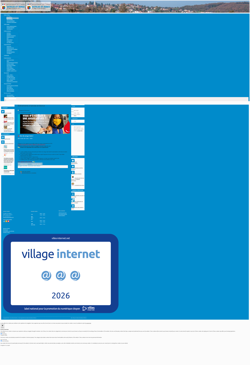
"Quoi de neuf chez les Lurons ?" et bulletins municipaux (77, 179)
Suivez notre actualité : (7, 219)
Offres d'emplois (78, 173)
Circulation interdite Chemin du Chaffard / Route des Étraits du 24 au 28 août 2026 (9, 160)
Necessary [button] (3, 332)
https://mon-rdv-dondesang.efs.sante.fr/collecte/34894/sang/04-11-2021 (33, 149)
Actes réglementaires (74, 162)
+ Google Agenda (24, 164)
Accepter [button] (83, 323)
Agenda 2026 (7, 138)
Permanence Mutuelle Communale (9, 171)
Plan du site (5, 229)
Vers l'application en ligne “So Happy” (77, 202)
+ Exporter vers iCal (36, 164)
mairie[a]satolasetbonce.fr (8, 217)
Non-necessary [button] (4, 339)
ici (32, 155)
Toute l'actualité (8, 113)
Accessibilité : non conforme (8, 231)
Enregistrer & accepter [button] (5, 345)
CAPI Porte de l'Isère (63, 213)
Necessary (4, 333)
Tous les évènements (9, 143)
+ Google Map (79, 130)
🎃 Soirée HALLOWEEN (25, 171)
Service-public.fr (62, 215)
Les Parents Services (63, 214)
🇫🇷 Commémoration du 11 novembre (28, 172)
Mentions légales (6, 228)
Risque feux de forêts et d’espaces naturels (9, 150)
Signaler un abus (6, 232)
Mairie (75, 115)
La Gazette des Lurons (79, 185)
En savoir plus (88, 323)
